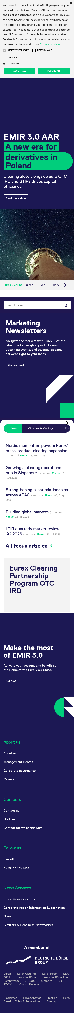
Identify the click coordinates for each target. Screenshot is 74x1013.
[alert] (37, 39)
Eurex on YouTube (16, 868)
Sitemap (52, 1001)
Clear (29, 285)
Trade (56, 285)
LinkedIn (10, 859)
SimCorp (47, 981)
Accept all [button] (19, 71)
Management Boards (18, 762)
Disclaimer (10, 998)
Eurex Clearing (13, 285)
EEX (66, 973)
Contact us (11, 810)
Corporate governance (20, 770)
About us (10, 753)
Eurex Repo (49, 973)
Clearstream (12, 981)
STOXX (30, 981)
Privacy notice (32, 998)
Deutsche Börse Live (55, 977)
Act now (11, 680)
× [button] (71, 3)
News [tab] (13, 428)
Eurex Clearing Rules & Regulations (37, 999)
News (7, 916)
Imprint (52, 998)
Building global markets (28, 511)
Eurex (7, 973)
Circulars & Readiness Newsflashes (28, 925)
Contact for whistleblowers (23, 828)
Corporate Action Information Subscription (34, 908)
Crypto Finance (29, 984)
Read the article (16, 198)
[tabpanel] (37, 496)
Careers (9, 779)
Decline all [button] (53, 71)
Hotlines (9, 819)
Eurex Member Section (20, 899)
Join (42, 285)
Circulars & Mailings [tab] (41, 428)
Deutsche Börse (27, 977)
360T (7, 977)
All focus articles (27, 545)
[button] (4, 50)
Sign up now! (16, 364)
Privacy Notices (50, 44)
